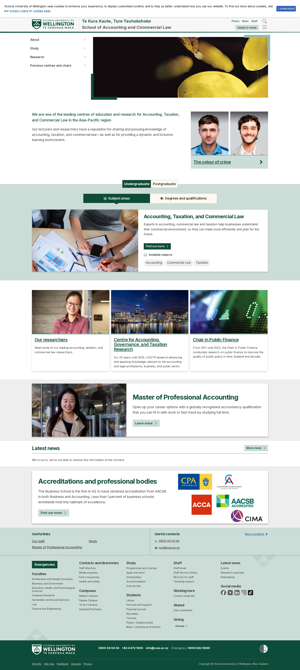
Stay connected (183, 610)
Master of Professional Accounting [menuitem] (57, 547)
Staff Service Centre (185, 572)
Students (133, 595)
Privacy (88, 663)
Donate (180, 626)
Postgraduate (164, 184)
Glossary (76, 663)
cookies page (41, 10)
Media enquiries (88, 572)
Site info (36, 663)
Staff (254, 21)
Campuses (87, 591)
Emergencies (45, 564)
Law (34, 604)
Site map (49, 663)
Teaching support (184, 581)
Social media (231, 586)
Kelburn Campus (88, 595)
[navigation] (264, 27)
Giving (179, 619)
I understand (286, 8)
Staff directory (87, 568)
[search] (264, 21)
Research (37, 57)
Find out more (155, 246)
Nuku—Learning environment (143, 626)
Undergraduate (136, 184)
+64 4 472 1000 (132, 648)
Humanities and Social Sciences (50, 599)
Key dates (132, 613)
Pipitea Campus (88, 600)
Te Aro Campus (88, 604)
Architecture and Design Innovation (52, 579)
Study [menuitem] (93, 541)
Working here (184, 591)
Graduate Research (43, 595)
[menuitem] (36, 664)
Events (225, 568)
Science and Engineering (46, 608)
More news (253, 448)
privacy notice (19, 10)
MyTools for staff (184, 577)
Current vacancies (184, 595)
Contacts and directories (99, 563)
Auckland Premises (90, 609)
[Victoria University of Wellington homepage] (53, 24)
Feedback (62, 663)
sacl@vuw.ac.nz (169, 547)
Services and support (139, 604)
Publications (228, 577)
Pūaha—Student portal (139, 622)
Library (130, 600)
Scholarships (133, 577)
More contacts (254, 534)
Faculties (39, 574)
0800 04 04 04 (169, 541)
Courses (131, 618)
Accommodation (136, 581)
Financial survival (136, 609)
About (34, 39)
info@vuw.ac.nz (157, 648)
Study (34, 48)
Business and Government (47, 583)
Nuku (245, 21)
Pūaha (235, 21)
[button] (85, 40)
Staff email (180, 568)
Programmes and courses (141, 568)
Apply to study (247, 27)
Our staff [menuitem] (38, 541)
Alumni (179, 605)
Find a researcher (89, 577)
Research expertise (232, 572)
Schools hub (133, 585)
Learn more (144, 423)
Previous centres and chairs (50, 65)
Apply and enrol (135, 572)
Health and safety (89, 581)
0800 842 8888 (199, 648)
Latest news (230, 563)
